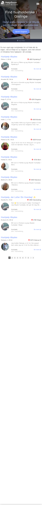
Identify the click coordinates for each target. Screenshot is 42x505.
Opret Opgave (21, 31)
